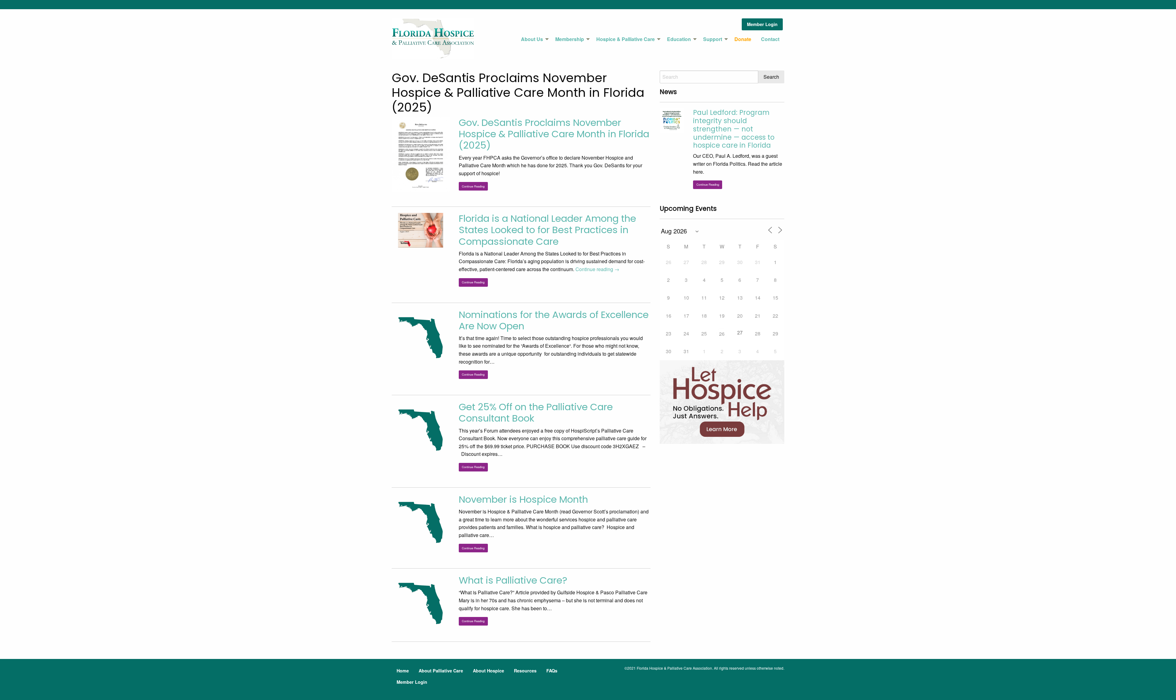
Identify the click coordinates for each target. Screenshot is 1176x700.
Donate (742, 39)
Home (403, 671)
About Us (532, 39)
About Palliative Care (441, 671)
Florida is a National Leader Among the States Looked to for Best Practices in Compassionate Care (547, 230)
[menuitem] (533, 39)
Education (679, 39)
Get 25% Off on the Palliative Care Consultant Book (536, 412)
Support (712, 39)
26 (722, 333)
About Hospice (488, 671)
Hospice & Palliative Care (625, 39)
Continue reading (597, 269)
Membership (569, 39)
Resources (525, 671)
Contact (770, 39)
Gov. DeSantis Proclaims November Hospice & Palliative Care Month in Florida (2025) (554, 134)
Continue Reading (473, 186)
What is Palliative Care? (513, 580)
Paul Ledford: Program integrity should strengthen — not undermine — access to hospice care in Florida (734, 129)
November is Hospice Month (523, 499)
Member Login (762, 24)
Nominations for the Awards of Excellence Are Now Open (554, 320)
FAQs (551, 671)
